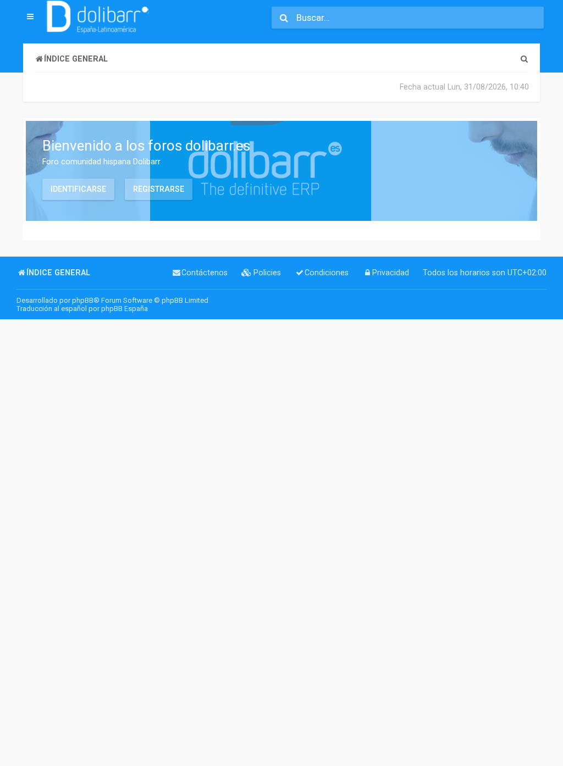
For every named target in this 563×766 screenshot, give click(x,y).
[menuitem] (524, 59)
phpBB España (124, 308)
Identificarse (78, 189)
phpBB (82, 300)
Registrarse (158, 189)
